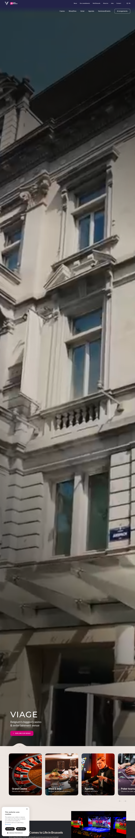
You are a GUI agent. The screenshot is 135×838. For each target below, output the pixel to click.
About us (105, 3)
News (75, 3)
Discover (25, 774)
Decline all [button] (21, 829)
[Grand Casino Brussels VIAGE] (11, 3)
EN (129, 3)
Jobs (112, 3)
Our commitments (85, 3)
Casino (62, 11)
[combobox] (23, 809)
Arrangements (122, 11)
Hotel (82, 11)
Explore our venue (23, 733)
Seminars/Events (104, 11)
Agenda (91, 11)
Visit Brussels (96, 3)
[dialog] (15, 821)
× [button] (27, 809)
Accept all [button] (10, 829)
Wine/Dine (72, 11)
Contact (118, 3)
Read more (8, 824)
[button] (120, 801)
